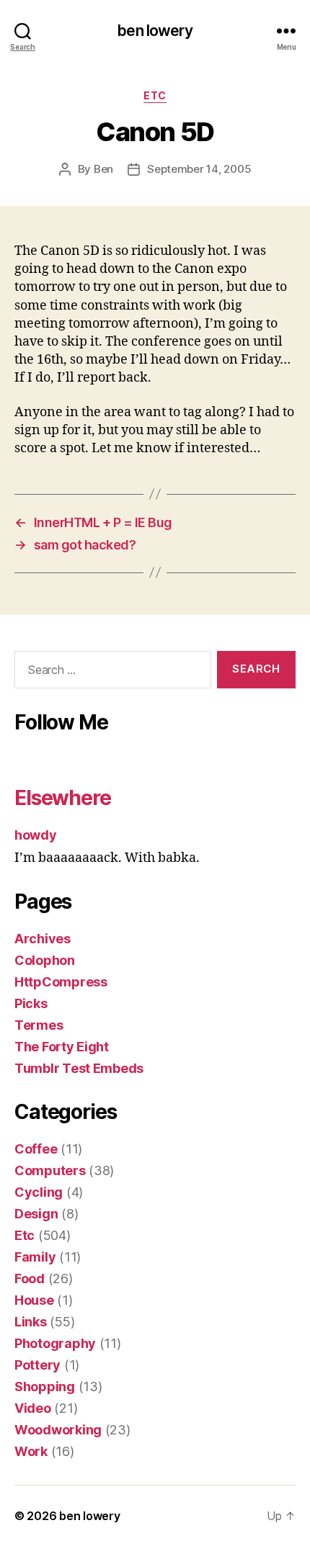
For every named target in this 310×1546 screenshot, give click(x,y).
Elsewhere (62, 798)
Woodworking (58, 1429)
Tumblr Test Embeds (78, 1068)
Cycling (38, 1192)
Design (36, 1213)
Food (29, 1278)
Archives (42, 938)
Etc (155, 95)
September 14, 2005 (199, 169)
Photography (55, 1343)
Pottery (37, 1364)
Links (30, 1321)
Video (32, 1408)
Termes (38, 1025)
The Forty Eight (61, 1046)
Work (31, 1451)
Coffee (35, 1148)
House (34, 1300)
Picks (31, 1003)
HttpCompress (60, 981)
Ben (103, 169)
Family (35, 1256)
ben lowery (155, 30)
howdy (35, 834)
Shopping (44, 1386)
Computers (50, 1170)
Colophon (44, 960)
